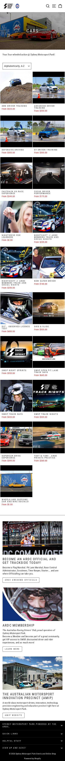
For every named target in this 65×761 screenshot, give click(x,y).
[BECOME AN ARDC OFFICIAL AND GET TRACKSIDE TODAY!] (32, 538)
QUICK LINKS (10, 734)
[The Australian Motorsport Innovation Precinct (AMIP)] (32, 673)
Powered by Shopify (32, 759)
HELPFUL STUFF (12, 741)
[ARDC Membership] (32, 604)
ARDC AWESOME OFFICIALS (21, 580)
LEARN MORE (12, 649)
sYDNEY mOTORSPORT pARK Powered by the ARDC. (30, 725)
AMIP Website (13, 715)
